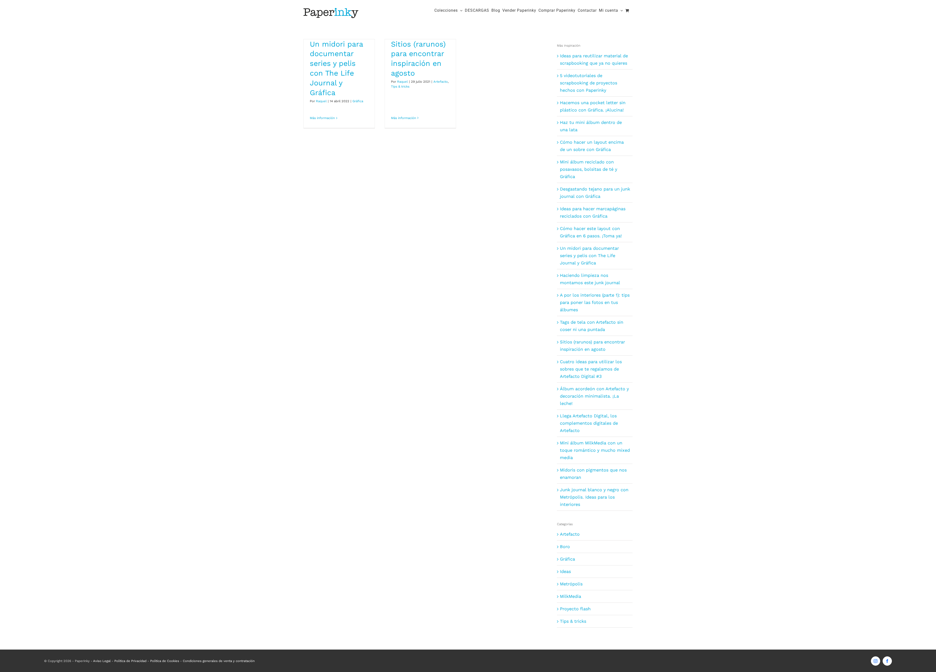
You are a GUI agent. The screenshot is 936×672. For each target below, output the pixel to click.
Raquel (321, 101)
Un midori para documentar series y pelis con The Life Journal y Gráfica (589, 255)
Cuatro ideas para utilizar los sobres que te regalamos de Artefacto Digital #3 (591, 369)
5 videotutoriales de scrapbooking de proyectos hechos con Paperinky (588, 83)
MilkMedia (570, 596)
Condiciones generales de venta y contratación (219, 661)
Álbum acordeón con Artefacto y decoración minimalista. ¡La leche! (594, 396)
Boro (565, 546)
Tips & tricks (400, 86)
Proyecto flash (575, 608)
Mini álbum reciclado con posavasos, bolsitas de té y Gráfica (588, 169)
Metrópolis (571, 583)
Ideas (565, 571)
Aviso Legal (102, 661)
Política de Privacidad (130, 661)
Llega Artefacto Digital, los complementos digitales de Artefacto (589, 423)
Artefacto (440, 81)
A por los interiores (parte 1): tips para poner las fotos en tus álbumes (595, 302)
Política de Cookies (164, 661)
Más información (322, 118)
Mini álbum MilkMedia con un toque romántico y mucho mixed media (595, 450)
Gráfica (357, 101)
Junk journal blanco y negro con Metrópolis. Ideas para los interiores (594, 497)
